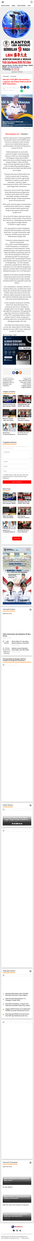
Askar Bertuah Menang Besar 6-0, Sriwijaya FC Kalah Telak (15, 999)
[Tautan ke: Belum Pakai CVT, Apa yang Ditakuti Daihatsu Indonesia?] (6, 642)
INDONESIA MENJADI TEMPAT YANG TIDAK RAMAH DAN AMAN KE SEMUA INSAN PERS (24, 405)
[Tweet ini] (24, 87)
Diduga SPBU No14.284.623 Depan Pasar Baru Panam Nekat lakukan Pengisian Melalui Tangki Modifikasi (25, 382)
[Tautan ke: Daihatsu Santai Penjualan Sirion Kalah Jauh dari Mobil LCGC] (6, 650)
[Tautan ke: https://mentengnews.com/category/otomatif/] (30, 610)
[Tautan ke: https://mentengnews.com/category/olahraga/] (30, 971)
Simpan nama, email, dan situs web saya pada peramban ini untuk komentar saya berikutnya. (15, 476)
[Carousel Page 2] (15, 823)
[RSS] (20, 372)
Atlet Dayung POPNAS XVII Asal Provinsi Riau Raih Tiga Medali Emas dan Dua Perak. (17, 1014)
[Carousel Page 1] (13, 823)
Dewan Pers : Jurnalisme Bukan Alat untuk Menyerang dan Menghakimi (9, 433)
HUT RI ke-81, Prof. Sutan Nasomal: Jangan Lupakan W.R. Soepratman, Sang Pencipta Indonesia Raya (24, 433)
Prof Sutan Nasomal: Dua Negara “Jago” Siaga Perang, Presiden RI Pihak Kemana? (16, 819)
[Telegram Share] (28, 87)
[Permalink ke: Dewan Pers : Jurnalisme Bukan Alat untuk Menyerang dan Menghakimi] (9, 427)
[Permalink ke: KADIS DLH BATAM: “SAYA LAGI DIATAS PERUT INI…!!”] (9, 413)
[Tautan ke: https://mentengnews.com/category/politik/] (30, 805)
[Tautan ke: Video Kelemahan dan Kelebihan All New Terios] (17, 622)
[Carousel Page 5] (21, 823)
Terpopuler (5, 90)
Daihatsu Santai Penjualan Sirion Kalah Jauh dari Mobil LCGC (20, 649)
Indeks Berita (25, 1238)
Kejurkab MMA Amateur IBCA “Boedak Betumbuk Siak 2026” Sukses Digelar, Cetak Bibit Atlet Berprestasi (16, 994)
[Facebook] (13, 372)
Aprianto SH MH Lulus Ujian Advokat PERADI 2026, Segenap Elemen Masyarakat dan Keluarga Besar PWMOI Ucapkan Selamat (9, 405)
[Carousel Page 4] (19, 823)
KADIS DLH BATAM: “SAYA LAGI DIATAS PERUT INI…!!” (8, 419)
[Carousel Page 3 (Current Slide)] (17, 823)
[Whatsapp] (21, 91)
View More (17, 538)
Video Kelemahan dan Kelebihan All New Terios (17, 635)
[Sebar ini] (21, 87)
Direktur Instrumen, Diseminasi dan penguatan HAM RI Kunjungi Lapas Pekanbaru (8, 381)
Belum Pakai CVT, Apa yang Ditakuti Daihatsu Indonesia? (20, 642)
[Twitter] (17, 372)
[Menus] (2, 2)
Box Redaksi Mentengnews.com (10, 1238)
